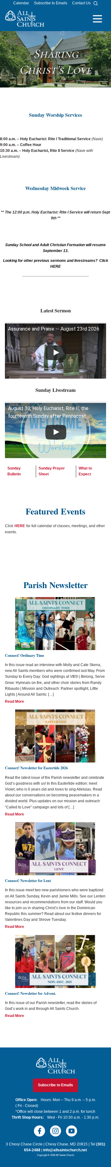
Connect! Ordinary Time (24, 655)
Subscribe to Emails (50, 3)
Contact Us (81, 3)
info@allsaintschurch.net (65, 1150)
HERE (19, 526)
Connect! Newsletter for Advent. (30, 993)
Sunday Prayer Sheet (52, 471)
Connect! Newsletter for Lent (28, 880)
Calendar (21, 3)
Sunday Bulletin (14, 471)
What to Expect (85, 471)
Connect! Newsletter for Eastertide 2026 (36, 768)
